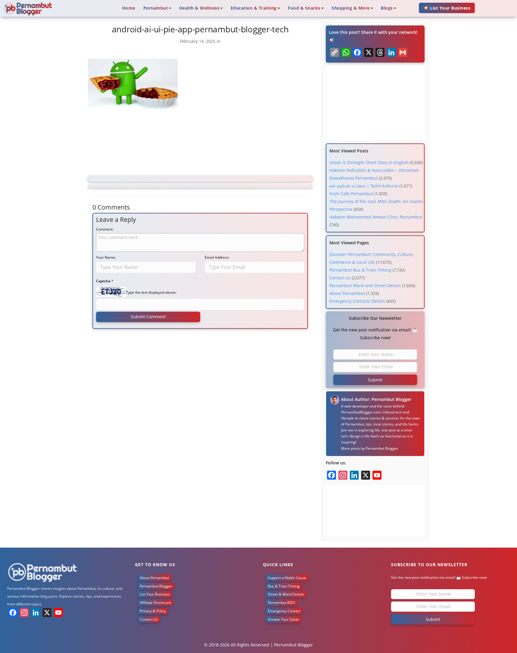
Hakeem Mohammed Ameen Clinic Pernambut (375, 217)
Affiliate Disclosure (155, 602)
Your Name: (106, 257)
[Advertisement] (200, 143)
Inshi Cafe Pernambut (351, 193)
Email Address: (217, 257)
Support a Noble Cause (287, 577)
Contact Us (149, 619)
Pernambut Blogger (382, 448)
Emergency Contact (284, 610)
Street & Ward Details (286, 594)
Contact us (340, 278)
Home (128, 8)
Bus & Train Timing (283, 586)
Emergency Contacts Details (357, 301)
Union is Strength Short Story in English (369, 162)
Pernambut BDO (281, 602)
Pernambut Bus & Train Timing (360, 270)
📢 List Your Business (446, 8)
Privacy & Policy (153, 610)
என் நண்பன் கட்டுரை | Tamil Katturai (363, 186)
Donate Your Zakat (283, 619)
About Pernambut (347, 293)
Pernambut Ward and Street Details (365, 285)
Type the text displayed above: (151, 292)
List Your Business (155, 594)
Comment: (104, 229)
